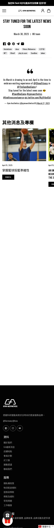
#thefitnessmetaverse (13, 97)
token (43, 53)
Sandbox (34, 53)
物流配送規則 (10, 487)
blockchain (8, 49)
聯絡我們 (8, 468)
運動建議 (8, 464)
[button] (49, 11)
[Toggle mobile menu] (9, 10)
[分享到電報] (18, 44)
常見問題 (8, 500)
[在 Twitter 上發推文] (9, 44)
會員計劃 (8, 455)
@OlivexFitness (40, 83)
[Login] (43, 11)
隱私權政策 (9, 483)
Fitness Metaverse (29, 49)
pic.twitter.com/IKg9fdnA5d (38, 97)
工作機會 (8, 505)
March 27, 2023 (43, 103)
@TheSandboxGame (26, 87)
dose (17, 49)
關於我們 (8, 442)
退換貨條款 (9, 491)
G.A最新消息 (9, 446)
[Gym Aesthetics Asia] (27, 10)
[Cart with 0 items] (49, 11)
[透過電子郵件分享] (22, 44)
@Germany (7, 420)
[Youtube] (20, 428)
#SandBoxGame (19, 94)
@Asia (15, 420)
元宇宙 (42, 49)
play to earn (23, 53)
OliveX (12, 53)
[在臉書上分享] (4, 44)
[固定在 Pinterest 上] (13, 44)
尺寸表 (7, 460)
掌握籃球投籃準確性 (15, 170)
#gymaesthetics (34, 94)
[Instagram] (13, 428)
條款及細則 (9, 496)
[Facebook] (6, 428)
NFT (5, 53)
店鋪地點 (8, 451)
